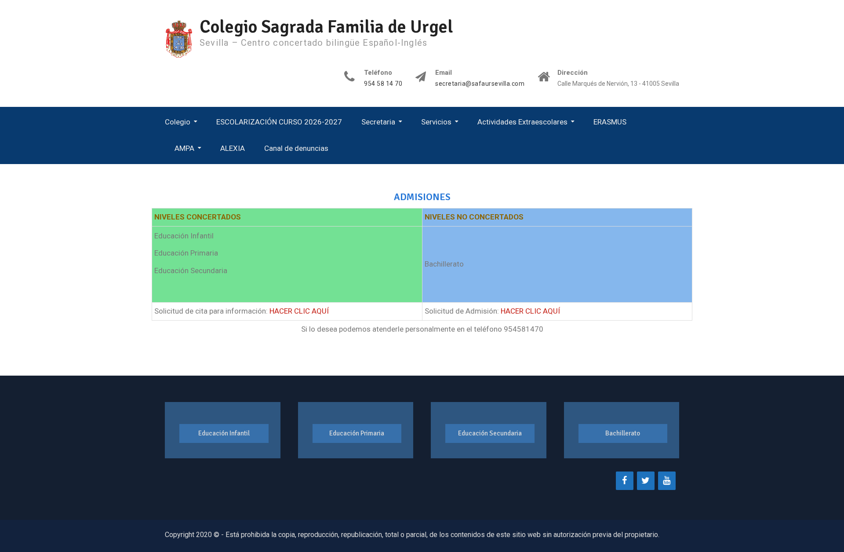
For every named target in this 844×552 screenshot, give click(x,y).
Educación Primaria (356, 433)
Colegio (177, 121)
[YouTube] (667, 481)
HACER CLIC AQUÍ (299, 311)
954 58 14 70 (383, 83)
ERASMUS (609, 121)
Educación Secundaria (490, 433)
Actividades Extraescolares (522, 121)
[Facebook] (624, 481)
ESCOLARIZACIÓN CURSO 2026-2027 (279, 121)
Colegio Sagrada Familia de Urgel (326, 27)
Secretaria (378, 121)
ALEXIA (232, 148)
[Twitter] (646, 481)
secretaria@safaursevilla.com (479, 83)
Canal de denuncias (296, 148)
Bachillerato (622, 433)
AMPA (184, 148)
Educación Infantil (224, 433)
